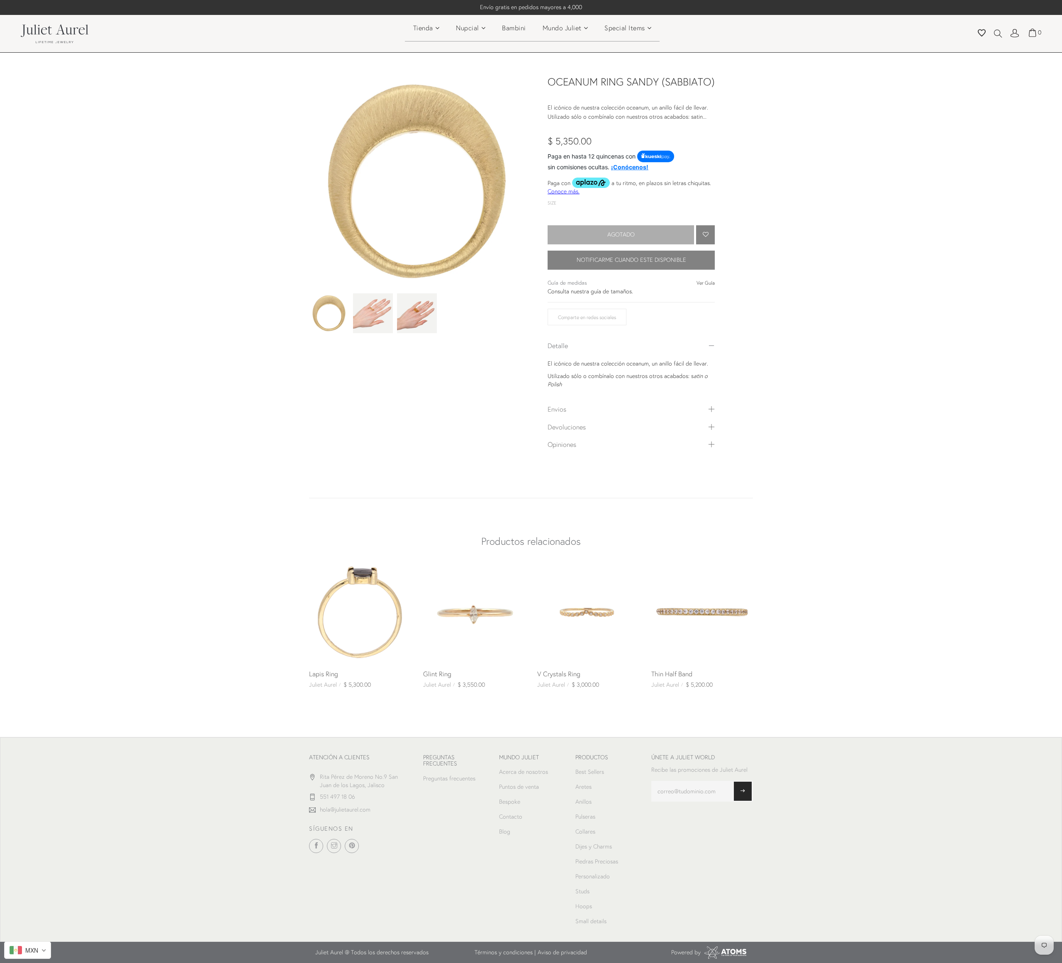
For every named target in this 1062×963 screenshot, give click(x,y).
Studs (582, 891)
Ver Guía (706, 282)
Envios (557, 409)
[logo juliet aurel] (54, 33)
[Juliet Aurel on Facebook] (316, 846)
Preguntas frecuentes (449, 778)
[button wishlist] (982, 34)
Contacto (510, 816)
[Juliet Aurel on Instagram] (334, 846)
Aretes (583, 786)
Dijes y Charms (593, 846)
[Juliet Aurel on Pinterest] (352, 846)
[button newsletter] (743, 791)
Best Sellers (589, 771)
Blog (504, 831)
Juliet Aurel (323, 684)
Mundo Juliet (562, 27)
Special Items (624, 27)
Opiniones (562, 444)
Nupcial (467, 27)
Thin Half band (671, 673)
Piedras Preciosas (596, 861)
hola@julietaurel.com (345, 809)
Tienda (423, 27)
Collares (585, 831)
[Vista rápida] (318, 571)
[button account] (1015, 32)
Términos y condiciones (504, 952)
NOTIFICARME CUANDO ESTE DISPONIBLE (631, 259)
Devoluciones (567, 426)
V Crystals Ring (558, 673)
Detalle (558, 345)
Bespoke (509, 801)
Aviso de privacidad (562, 952)
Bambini (514, 27)
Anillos (583, 801)
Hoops (583, 906)
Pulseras (585, 816)
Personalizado (592, 876)
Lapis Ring (323, 673)
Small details (591, 921)
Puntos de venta (519, 786)
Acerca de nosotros (523, 771)
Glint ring (437, 673)
